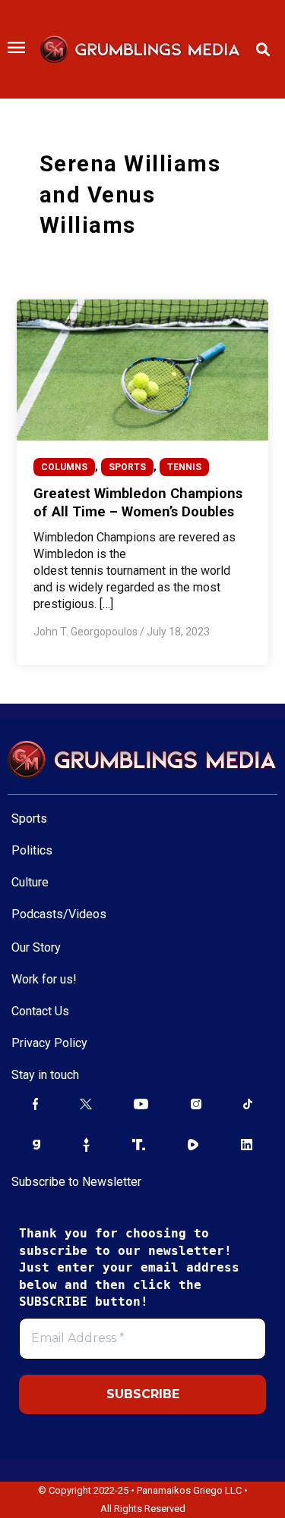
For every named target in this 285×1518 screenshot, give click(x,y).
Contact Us (40, 1011)
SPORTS (127, 467)
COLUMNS (64, 467)
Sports (29, 818)
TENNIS (184, 467)
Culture (30, 882)
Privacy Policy (49, 1043)
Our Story (36, 947)
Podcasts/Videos (58, 914)
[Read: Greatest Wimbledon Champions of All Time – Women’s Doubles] (142, 369)
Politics (31, 850)
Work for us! (44, 979)
